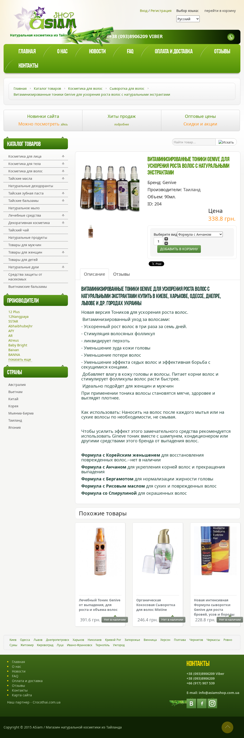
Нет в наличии (115, 619)
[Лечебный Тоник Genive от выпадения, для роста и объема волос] (100, 552)
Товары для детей (23, 259)
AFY (11, 331)
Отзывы (222, 52)
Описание (94, 274)
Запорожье (132, 640)
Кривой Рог (113, 640)
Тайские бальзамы (23, 200)
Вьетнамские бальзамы (27, 286)
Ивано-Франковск (79, 645)
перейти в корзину (220, 10)
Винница (150, 640)
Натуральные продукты (27, 237)
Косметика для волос (25, 171)
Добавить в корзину (179, 249)
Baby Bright (17, 345)
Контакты (28, 66)
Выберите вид (165, 234)
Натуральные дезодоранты (30, 186)
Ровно (228, 640)
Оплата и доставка (174, 52)
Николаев (95, 640)
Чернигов (196, 640)
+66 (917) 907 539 (201, 683)
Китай (13, 399)
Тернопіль (103, 645)
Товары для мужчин (24, 245)
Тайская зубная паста (26, 193)
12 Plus (14, 311)
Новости (97, 52)
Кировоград (45, 645)
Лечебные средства (24, 215)
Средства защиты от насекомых (25, 276)
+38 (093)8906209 (201, 678)
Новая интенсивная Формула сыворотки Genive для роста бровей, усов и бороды (214, 607)
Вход (143, 10)
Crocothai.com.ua (47, 702)
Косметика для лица (24, 156)
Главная (27, 52)
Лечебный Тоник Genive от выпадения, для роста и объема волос (99, 605)
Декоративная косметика (29, 222)
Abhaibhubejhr (20, 326)
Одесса (25, 640)
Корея (13, 406)
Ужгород (119, 645)
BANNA (14, 354)
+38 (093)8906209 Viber (136, 36)
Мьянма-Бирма (21, 413)
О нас (62, 52)
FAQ (15, 676)
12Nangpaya (18, 316)
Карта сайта (22, 695)
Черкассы (213, 640)
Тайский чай (18, 230)
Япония (14, 427)
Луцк (60, 645)
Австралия (17, 384)
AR (10, 335)
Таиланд (15, 420)
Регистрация (161, 10)
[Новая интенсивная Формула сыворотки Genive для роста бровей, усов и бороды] (215, 551)
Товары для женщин (25, 252)
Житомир (27, 645)
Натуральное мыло (24, 208)
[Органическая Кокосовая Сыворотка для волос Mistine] (157, 551)
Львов (38, 640)
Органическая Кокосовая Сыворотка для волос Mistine (155, 605)
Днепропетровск (57, 640)
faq (130, 52)
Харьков (78, 640)
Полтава (180, 640)
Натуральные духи (23, 267)
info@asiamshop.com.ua (219, 692)
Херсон (165, 640)
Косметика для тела (24, 163)
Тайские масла (20, 178)
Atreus (13, 340)
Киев (13, 640)
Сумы (13, 645)
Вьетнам (15, 391)
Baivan (13, 350)
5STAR (13, 321)
